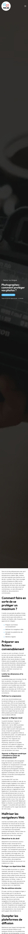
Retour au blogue (10, 280)
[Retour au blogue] (2, 280)
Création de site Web (8, 295)
